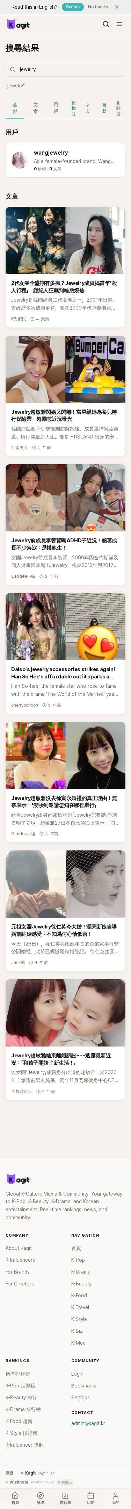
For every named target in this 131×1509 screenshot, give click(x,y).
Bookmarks (83, 1386)
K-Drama (80, 1272)
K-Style (79, 1319)
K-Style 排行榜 (21, 1433)
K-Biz (77, 1331)
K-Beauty (81, 1283)
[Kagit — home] (18, 24)
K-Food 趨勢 (19, 1421)
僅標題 (74, 108)
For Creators (20, 1283)
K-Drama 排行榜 (23, 1409)
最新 (104, 108)
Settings (80, 1397)
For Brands (18, 1272)
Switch (73, 7)
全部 (15, 108)
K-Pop (78, 1260)
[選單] (119, 24)
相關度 (118, 108)
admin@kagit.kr (88, 1423)
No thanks (98, 7)
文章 (35, 108)
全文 (88, 108)
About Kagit (19, 1248)
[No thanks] (116, 7)
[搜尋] (106, 24)
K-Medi (79, 1343)
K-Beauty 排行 (21, 1397)
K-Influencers (20, 1260)
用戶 (55, 108)
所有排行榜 (18, 1374)
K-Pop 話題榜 (20, 1386)
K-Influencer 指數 (25, 1445)
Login (77, 1374)
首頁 (76, 1248)
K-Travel (80, 1307)
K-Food (79, 1295)
